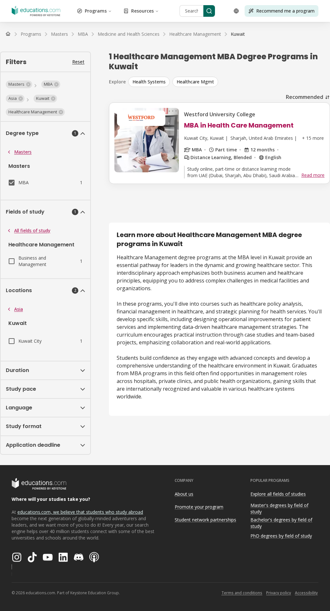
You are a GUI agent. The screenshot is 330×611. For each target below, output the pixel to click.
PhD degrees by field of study (281, 536)
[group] (229, 82)
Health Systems (149, 82)
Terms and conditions (241, 593)
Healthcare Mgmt (195, 82)
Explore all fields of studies (278, 494)
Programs (96, 11)
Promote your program (199, 507)
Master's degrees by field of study (279, 508)
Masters (23, 152)
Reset (78, 62)
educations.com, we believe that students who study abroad (80, 512)
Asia (18, 309)
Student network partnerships (205, 520)
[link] (238, 34)
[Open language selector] (236, 11)
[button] (19, 84)
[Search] (209, 11)
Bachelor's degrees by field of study (281, 523)
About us (184, 494)
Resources (142, 11)
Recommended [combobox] (304, 96)
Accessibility (306, 593)
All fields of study (32, 230)
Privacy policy (278, 593)
